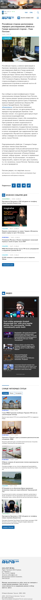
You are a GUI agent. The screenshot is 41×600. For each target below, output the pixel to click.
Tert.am (8, 18)
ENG (31, 12)
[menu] (38, 18)
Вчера (11, 393)
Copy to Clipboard (29, 186)
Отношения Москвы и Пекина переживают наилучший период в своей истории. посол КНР (20, 240)
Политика (5, 237)
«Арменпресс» (7, 107)
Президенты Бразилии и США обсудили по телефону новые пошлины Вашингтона (19, 202)
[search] (38, 12)
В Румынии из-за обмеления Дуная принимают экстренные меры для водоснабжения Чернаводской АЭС (19, 489)
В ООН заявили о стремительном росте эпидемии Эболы (18, 258)
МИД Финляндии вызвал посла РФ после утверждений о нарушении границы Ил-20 (20, 249)
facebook (14, 186)
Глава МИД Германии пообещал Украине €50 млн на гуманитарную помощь (19, 413)
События (6, 38)
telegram (24, 186)
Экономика (6, 199)
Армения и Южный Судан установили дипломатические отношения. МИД (20, 438)
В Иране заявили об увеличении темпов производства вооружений (20, 463)
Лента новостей (27, 18)
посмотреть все (8, 265)
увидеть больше (8, 527)
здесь (9, 587)
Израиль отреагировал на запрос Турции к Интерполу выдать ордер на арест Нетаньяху (20, 232)
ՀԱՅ (26, 12)
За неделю (18, 393)
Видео (9, 293)
